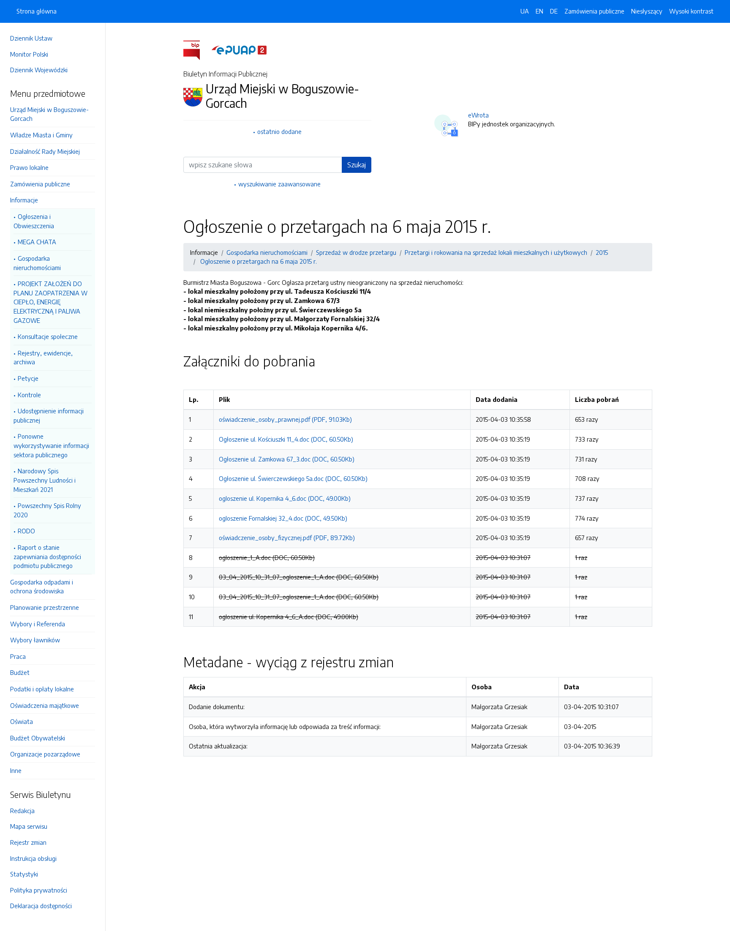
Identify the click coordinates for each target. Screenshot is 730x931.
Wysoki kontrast (691, 11)
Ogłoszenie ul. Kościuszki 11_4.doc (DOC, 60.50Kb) (286, 439)
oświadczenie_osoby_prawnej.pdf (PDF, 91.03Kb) (285, 419)
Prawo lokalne (29, 167)
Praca (18, 656)
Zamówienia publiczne (40, 184)
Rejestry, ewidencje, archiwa (43, 357)
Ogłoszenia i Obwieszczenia (34, 221)
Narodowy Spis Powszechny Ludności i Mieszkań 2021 (45, 480)
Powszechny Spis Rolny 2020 (47, 510)
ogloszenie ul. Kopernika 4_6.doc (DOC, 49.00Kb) (285, 498)
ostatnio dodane (279, 131)
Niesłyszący (646, 11)
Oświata (21, 721)
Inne (16, 770)
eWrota (478, 115)
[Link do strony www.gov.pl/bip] (196, 49)
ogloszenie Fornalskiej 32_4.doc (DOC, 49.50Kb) (283, 518)
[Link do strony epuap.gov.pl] (239, 49)
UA (524, 11)
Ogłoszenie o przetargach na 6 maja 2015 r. (258, 261)
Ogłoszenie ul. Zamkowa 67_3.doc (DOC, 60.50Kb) (286, 459)
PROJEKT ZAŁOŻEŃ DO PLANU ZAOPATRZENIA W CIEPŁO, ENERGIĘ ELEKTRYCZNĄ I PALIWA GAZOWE (50, 302)
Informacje (24, 200)
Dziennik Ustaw (31, 38)
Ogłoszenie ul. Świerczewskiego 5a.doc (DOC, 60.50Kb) (293, 478)
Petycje (28, 378)
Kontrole (29, 395)
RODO (26, 531)
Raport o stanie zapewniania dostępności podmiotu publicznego (47, 556)
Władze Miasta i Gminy (41, 135)
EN (539, 11)
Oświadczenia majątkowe (44, 705)
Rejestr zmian (28, 842)
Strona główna (36, 11)
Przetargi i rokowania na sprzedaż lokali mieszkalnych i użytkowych (496, 252)
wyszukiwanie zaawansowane (279, 184)
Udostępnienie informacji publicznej (49, 415)
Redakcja (22, 810)
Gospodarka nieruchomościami (37, 262)
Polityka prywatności (38, 890)
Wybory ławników (35, 640)
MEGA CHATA (37, 242)
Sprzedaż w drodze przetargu (356, 252)
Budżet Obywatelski (37, 738)
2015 (602, 252)
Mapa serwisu (28, 826)
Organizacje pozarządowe (45, 754)
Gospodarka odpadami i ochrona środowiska (41, 586)
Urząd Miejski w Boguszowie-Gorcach (49, 114)
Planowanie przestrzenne (44, 607)
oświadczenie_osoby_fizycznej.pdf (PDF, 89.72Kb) (287, 537)
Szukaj (356, 165)
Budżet (20, 672)
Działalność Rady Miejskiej (45, 151)
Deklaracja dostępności (41, 905)
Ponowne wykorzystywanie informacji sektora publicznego (51, 445)
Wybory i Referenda (37, 624)
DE (554, 11)
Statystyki (24, 874)
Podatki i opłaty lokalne (42, 689)
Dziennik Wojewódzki (39, 70)
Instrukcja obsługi (33, 858)
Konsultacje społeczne (48, 336)
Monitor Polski (29, 54)
